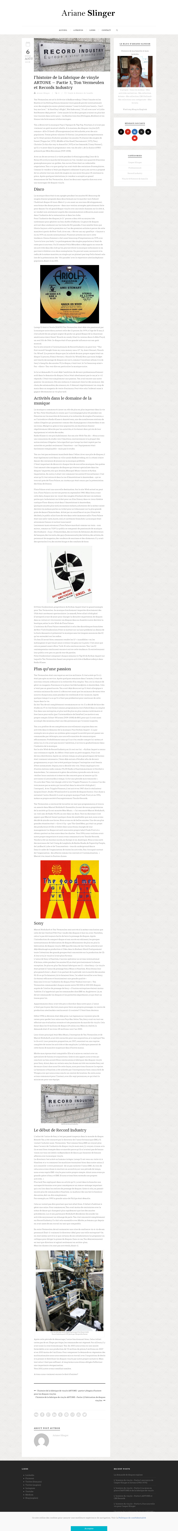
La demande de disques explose (128, 1475)
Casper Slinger (135, 162)
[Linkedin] (135, 132)
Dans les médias (137, 90)
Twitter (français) (33, 1482)
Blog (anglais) (31, 1498)
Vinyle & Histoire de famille (80, 93)
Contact (106, 30)
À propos (124, 90)
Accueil (63, 30)
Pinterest (29, 1478)
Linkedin (29, 1475)
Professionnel (134, 168)
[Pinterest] (128, 132)
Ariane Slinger (43, 93)
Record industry (135, 173)
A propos (78, 30)
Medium (29, 1495)
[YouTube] (135, 138)
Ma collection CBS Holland (138, 96)
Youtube (29, 1491)
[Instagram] (121, 132)
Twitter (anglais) (33, 1485)
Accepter (89, 1528)
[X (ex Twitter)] (141, 132)
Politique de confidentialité (132, 1518)
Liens (92, 30)
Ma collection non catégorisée (132, 100)
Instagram (30, 1488)
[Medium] (148, 132)
